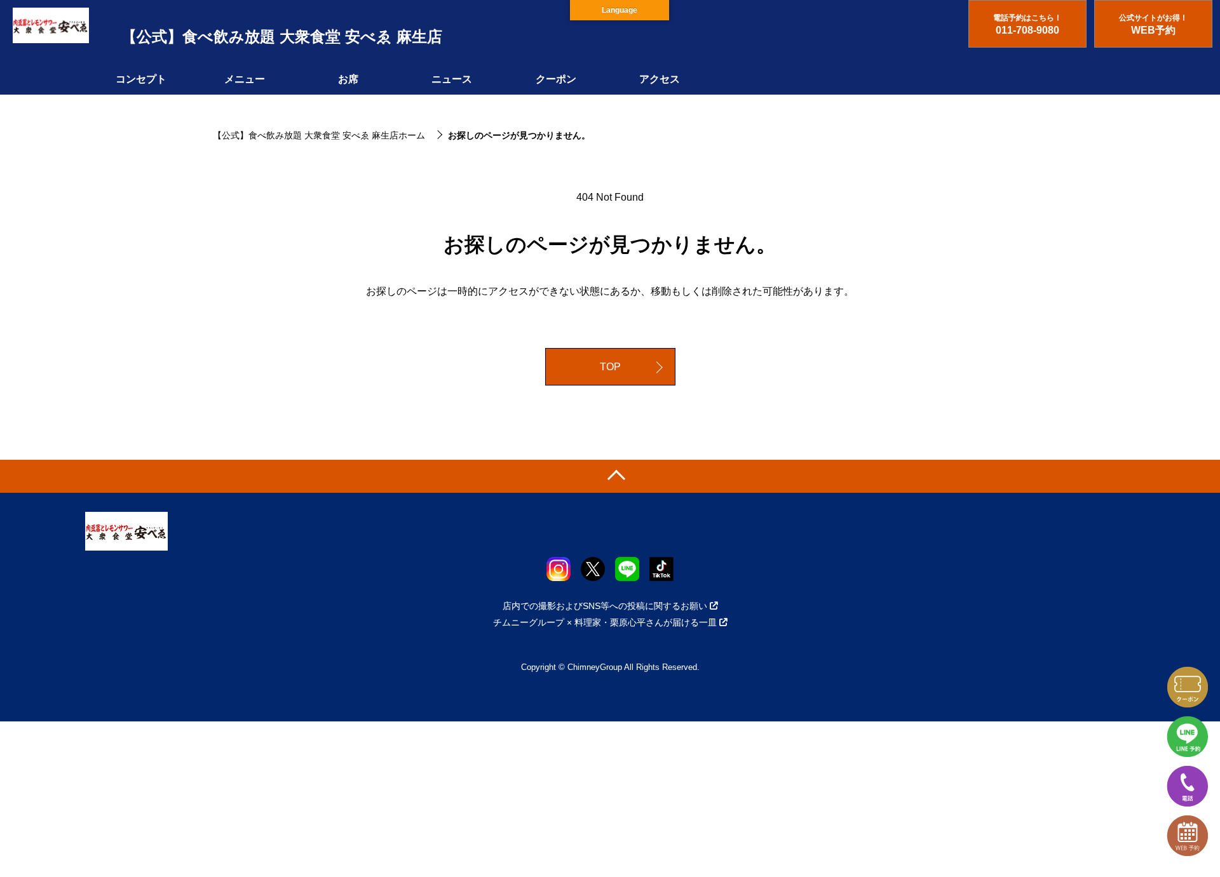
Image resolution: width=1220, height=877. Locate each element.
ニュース (451, 79)
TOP (610, 366)
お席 (348, 79)
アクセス (659, 79)
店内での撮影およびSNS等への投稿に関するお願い (605, 606)
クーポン (556, 79)
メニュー (244, 79)
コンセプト (141, 79)
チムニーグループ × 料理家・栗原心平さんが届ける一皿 (605, 622)
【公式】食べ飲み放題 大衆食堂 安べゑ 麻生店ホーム (319, 135)
